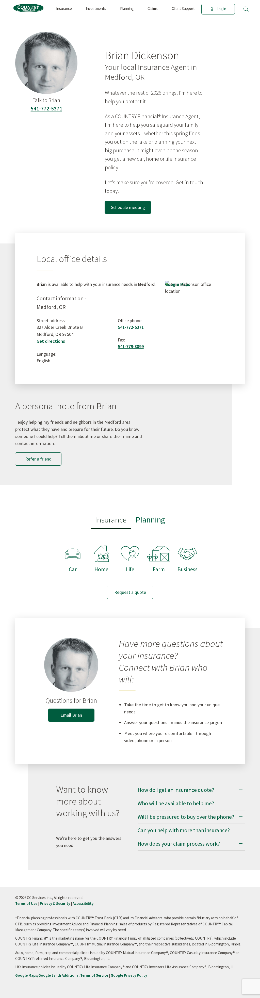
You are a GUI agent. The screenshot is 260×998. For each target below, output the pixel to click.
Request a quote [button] (130, 592)
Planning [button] (127, 8)
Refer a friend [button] (38, 459)
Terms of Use (26, 903)
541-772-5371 (46, 108)
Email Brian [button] (71, 715)
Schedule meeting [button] (128, 207)
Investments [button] (96, 8)
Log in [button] (221, 8)
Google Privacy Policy (129, 975)
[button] (246, 9)
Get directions (51, 341)
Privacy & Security (55, 903)
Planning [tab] (150, 520)
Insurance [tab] (110, 520)
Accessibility (83, 903)
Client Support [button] (183, 8)
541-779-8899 (131, 346)
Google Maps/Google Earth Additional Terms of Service (61, 975)
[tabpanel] (130, 567)
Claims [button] (153, 8)
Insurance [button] (64, 8)
